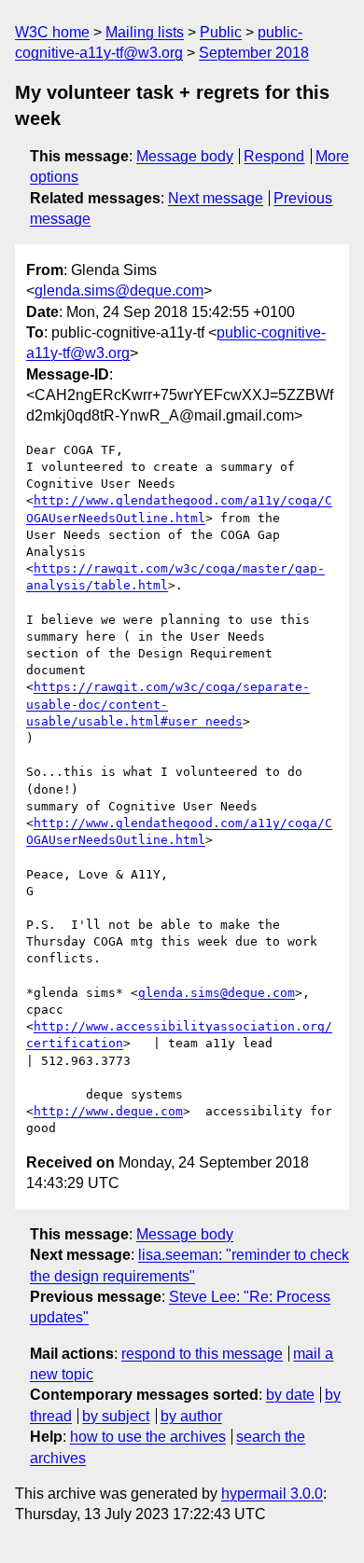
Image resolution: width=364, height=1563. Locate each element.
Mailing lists (144, 32)
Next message (215, 198)
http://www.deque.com (108, 1111)
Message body (184, 156)
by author (191, 1416)
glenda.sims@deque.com (119, 290)
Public (221, 32)
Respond (274, 156)
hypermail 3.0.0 (272, 1493)
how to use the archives (148, 1437)
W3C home (52, 32)
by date (290, 1395)
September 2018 (254, 53)
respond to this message (202, 1354)
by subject (115, 1416)
